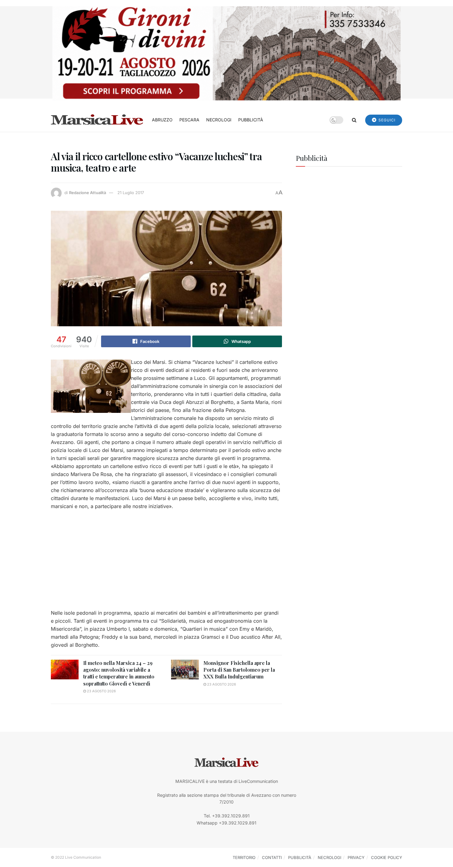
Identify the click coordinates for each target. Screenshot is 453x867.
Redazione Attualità (87, 192)
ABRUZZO (162, 119)
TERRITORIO (244, 857)
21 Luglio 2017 (130, 192)
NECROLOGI (218, 119)
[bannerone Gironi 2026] (226, 52)
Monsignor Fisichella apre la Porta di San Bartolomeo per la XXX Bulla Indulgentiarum (239, 670)
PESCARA (189, 119)
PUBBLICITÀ (250, 119)
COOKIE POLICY (386, 857)
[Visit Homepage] (97, 120)
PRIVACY (356, 857)
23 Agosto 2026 (101, 691)
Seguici (386, 120)
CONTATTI (272, 857)
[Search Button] (354, 120)
